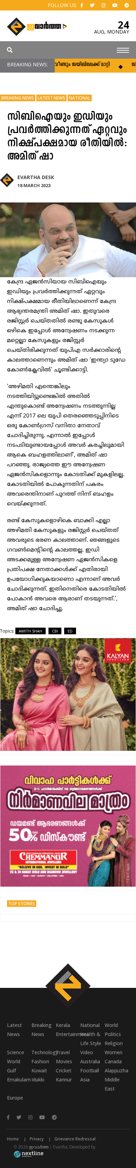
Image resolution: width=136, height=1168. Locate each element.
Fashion (40, 1061)
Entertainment (68, 1034)
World (111, 1025)
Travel (63, 1052)
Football (89, 1070)
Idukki (37, 1079)
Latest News (51, 98)
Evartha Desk (35, 177)
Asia (85, 1079)
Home (13, 1139)
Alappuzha (116, 1070)
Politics (113, 1034)
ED (70, 631)
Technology (43, 1052)
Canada (113, 1061)
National (79, 98)
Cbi (55, 631)
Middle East (112, 1084)
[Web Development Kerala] (28, 1154)
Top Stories (21, 904)
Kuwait (39, 1070)
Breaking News (17, 98)
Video (86, 1052)
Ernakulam (19, 1079)
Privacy (37, 1139)
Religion (114, 1043)
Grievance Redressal (75, 1139)
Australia (90, 1061)
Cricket (63, 1070)
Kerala (63, 1025)
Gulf (11, 1070)
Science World (15, 1057)
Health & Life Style (90, 1039)
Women (113, 1052)
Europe (15, 1097)
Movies (64, 1061)
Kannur (64, 1079)
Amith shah (30, 631)
